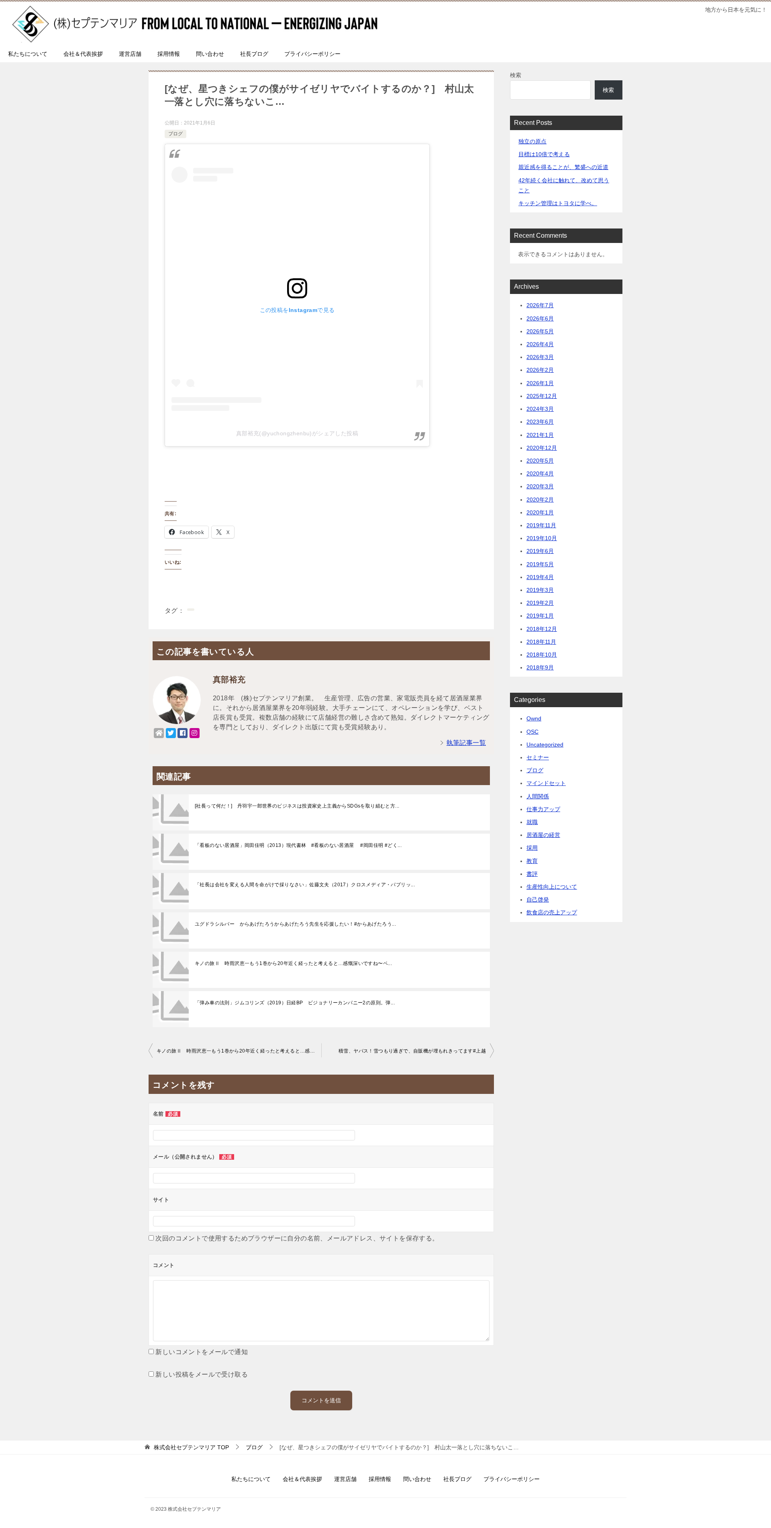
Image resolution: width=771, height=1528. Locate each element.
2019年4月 (540, 577)
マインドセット (546, 783)
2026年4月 (540, 344)
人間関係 (537, 796)
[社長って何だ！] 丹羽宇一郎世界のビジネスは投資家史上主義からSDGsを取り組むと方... (297, 806)
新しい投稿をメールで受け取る (201, 1374)
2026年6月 (540, 318)
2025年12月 (541, 396)
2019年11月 (541, 525)
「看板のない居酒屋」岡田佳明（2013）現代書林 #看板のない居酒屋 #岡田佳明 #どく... (298, 845)
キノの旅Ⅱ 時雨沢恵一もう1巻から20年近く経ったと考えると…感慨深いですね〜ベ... (293, 963)
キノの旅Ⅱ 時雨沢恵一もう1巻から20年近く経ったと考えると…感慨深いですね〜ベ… (239, 1051)
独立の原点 (532, 141)
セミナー (537, 757)
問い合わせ (210, 54)
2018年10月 (541, 654)
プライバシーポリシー (312, 54)
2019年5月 (540, 564)
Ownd (533, 718)
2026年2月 (540, 370)
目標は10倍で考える (544, 154)
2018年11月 (541, 642)
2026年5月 (540, 331)
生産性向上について (551, 886)
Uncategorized (544, 744)
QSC (532, 731)
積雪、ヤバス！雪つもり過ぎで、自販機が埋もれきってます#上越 (412, 1051)
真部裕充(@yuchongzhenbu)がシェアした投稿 (297, 433)
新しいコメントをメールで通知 (201, 1351)
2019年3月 (540, 590)
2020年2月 (540, 499)
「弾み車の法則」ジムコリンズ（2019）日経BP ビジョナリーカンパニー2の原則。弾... (295, 1003)
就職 (532, 822)
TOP (191, 1447)
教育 (532, 861)
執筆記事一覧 (466, 742)
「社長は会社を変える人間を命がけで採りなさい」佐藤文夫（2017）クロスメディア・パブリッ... (305, 884)
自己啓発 (537, 899)
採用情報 (168, 54)
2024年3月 (540, 409)
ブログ (175, 134)
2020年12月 (541, 448)
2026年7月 (540, 305)
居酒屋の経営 (543, 835)
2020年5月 (540, 460)
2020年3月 (540, 486)
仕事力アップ (543, 809)
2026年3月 (540, 357)
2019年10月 (541, 538)
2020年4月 (540, 473)
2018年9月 (540, 667)
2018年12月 (541, 629)
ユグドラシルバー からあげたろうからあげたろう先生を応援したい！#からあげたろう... (295, 924)
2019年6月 (540, 551)
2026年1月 (540, 383)
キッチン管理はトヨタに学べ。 (557, 203)
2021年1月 (540, 435)
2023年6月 (540, 421)
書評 (532, 874)
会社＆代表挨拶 (83, 54)
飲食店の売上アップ (551, 912)
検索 (515, 75)
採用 (532, 848)
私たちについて (27, 54)
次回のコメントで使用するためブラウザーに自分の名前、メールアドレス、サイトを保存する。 (297, 1238)
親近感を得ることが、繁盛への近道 (563, 167)
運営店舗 (130, 54)
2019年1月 (540, 615)
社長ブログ (254, 54)
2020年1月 (540, 512)
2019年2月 (540, 603)
